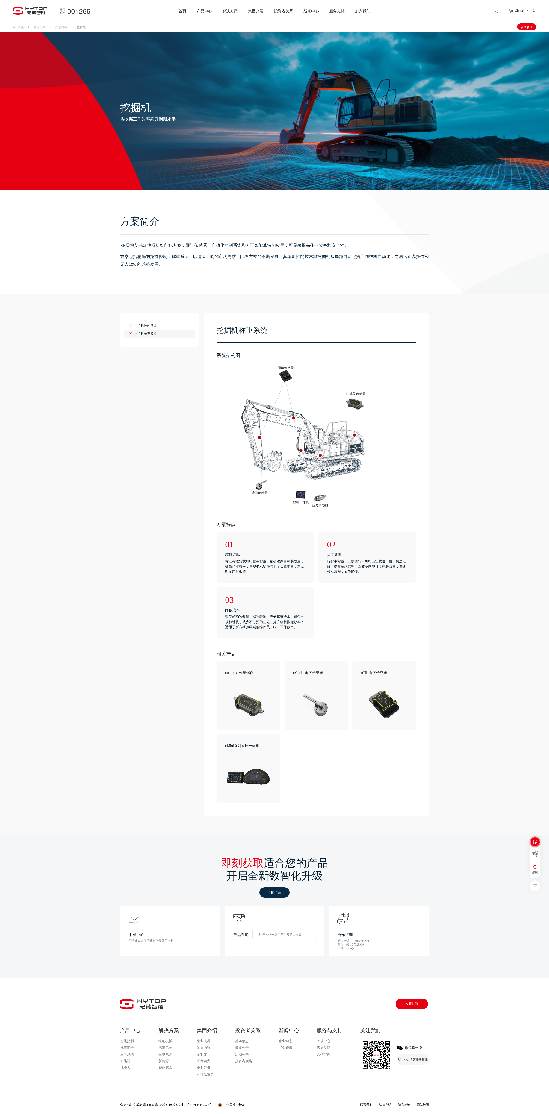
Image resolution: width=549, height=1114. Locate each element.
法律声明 (385, 1104)
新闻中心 (311, 11)
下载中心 (323, 1041)
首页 (182, 11)
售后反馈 (323, 1047)
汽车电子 (127, 1047)
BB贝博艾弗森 (234, 1104)
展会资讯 (285, 1047)
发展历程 (203, 1047)
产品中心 (204, 11)
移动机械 (61, 27)
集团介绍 (256, 11)
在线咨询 (527, 27)
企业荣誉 (203, 1068)
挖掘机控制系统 (145, 326)
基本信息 (242, 1041)
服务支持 (337, 11)
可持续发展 (205, 1074)
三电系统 (127, 1054)
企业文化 (203, 1054)
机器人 (125, 1068)
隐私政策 (404, 1104)
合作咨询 (323, 1054)
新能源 (125, 1061)
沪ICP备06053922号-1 (200, 1104)
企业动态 (285, 1041)
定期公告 (242, 1054)
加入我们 (362, 11)
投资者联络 (243, 1061)
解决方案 (230, 11)
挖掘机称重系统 (145, 334)
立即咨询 (274, 892)
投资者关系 (283, 11)
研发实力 (203, 1061)
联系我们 (366, 1104)
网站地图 (423, 1104)
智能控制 (127, 1041)
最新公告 (242, 1047)
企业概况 (203, 1041)
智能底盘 (165, 1068)
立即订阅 (412, 1003)
